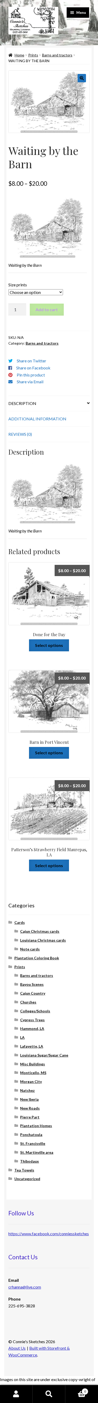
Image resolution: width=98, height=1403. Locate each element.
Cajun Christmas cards (39, 931)
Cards (19, 922)
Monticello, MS (33, 1072)
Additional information (37, 418)
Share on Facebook (33, 367)
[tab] (49, 403)
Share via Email (30, 381)
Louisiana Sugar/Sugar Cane (44, 1055)
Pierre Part (29, 1117)
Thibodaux (29, 1161)
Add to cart (47, 309)
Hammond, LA (32, 1028)
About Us (17, 1348)
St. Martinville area (36, 1152)
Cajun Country (32, 993)
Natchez (27, 1090)
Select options (49, 645)
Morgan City (31, 1081)
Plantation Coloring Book (36, 958)
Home (19, 55)
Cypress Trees (32, 1020)
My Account (16, 1394)
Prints (33, 55)
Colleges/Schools (35, 1011)
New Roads (30, 1108)
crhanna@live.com (24, 1286)
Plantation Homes (36, 1125)
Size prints (17, 284)
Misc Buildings (32, 1064)
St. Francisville (32, 1143)
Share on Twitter (31, 360)
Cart (75, 1389)
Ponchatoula (31, 1134)
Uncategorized (27, 1178)
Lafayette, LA (31, 1046)
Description (22, 403)
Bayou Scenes (32, 984)
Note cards (30, 949)
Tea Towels (24, 1170)
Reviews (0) (20, 434)
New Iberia (29, 1099)
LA (22, 1037)
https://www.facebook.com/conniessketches (48, 1233)
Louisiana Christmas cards (43, 940)
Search (49, 1394)
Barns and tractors (57, 55)
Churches (28, 1002)
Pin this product (31, 374)
